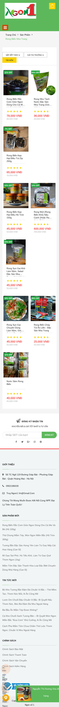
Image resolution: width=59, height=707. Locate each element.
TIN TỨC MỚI (9, 580)
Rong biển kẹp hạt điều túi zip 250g (15, 158)
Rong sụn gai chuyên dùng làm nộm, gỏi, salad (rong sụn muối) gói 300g (15, 330)
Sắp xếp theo (12, 55)
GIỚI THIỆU (8, 464)
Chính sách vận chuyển (14, 660)
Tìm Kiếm (9, 60)
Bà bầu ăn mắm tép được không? (20, 610)
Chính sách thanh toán (14, 655)
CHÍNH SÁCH (9, 640)
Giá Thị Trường (34, 55)
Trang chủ (11, 35)
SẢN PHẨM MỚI (10, 515)
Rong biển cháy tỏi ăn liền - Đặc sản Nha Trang (42, 328)
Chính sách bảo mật (12, 649)
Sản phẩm (25, 35)
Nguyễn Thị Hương (42, 689)
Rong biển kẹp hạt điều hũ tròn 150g (15, 215)
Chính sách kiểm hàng (14, 666)
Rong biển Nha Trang (16, 39)
